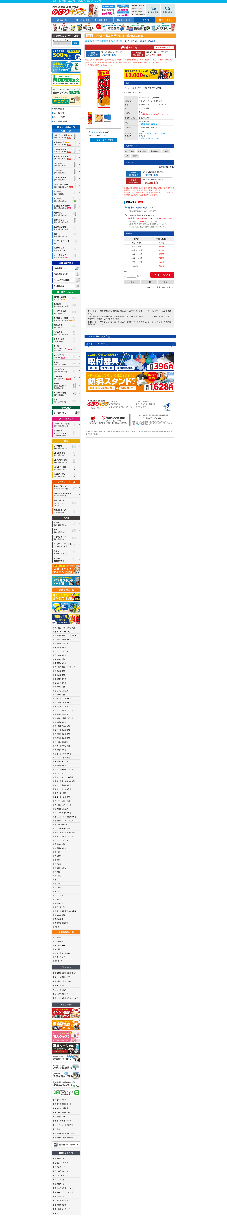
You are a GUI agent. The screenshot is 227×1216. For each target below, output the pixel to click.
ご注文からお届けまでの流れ (65, 973)
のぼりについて (60, 1100)
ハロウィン (59, 887)
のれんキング (60, 1179)
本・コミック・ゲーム (63, 805)
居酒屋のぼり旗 (60, 663)
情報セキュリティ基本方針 (146, 404)
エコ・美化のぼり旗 (62, 797)
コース (140, 207)
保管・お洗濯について (63, 1121)
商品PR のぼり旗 (61, 824)
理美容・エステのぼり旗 (64, 820)
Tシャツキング (60, 1175)
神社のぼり (59, 903)
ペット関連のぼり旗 (62, 828)
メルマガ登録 (59, 113)
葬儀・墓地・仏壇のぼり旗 (65, 832)
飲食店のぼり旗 (60, 647)
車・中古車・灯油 (61, 761)
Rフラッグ (59, 961)
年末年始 (58, 899)
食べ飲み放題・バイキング (65, 667)
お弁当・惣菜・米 (61, 714)
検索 (75, 43)
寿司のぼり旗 (60, 675)
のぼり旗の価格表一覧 (63, 1104)
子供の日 (58, 864)
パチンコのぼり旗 (61, 840)
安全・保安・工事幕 (62, 953)
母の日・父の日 (60, 868)
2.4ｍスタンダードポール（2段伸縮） (153, 133)
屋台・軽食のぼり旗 (62, 730)
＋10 (149, 282)
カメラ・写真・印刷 (62, 801)
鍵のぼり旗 (59, 773)
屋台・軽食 (142, 151)
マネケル (58, 1213)
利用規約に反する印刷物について (67, 1137)
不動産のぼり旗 (60, 749)
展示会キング (60, 1196)
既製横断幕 (59, 941)
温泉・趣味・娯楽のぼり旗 (65, 781)
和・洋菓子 (129, 151)
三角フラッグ (60, 957)
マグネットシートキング (64, 1192)
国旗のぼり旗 (60, 844)
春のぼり (58, 852)
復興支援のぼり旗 (61, 923)
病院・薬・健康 (60, 793)
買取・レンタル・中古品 (64, 777)
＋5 (132, 282)
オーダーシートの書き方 (64, 1125)
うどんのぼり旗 (60, 655)
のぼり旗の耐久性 (61, 1108)
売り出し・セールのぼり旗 (65, 627)
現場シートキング (61, 1163)
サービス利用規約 (142, 401)
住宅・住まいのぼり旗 (63, 753)
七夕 (56, 879)
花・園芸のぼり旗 (61, 742)
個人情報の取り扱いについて (121, 407)
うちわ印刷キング (61, 1171)
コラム (57, 1129)
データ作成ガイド (61, 994)
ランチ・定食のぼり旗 (63, 702)
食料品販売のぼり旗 (62, 738)
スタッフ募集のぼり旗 (63, 639)
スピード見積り (60, 117)
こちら (104, 135)
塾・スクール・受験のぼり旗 (65, 816)
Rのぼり (58, 927)
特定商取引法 (115, 404)
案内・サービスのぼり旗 (64, 836)
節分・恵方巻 (60, 907)
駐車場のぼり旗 (60, 765)
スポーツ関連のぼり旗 (63, 785)
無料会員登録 (59, 108)
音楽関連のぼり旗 (61, 809)
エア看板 (58, 937)
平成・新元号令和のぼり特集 (65, 911)
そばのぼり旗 (60, 659)
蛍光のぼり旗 (60, 915)
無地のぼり (59, 919)
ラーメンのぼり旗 (61, 651)
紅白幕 (57, 949)
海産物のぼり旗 (60, 679)
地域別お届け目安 (163, 47)
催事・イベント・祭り (63, 631)
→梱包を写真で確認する (148, 124)
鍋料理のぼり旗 (60, 722)
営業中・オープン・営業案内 (65, 635)
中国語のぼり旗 (60, 848)
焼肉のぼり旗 (60, 671)
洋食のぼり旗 (60, 694)
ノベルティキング (61, 1200)
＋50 (166, 282)
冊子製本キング (60, 1205)
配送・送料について (62, 985)
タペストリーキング (62, 1209)
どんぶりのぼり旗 (61, 690)
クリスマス (59, 895)
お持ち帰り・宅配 (61, 706)
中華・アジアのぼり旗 (63, 698)
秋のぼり (58, 883)
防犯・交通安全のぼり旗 (64, 769)
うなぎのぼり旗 (60, 683)
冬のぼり (58, 891)
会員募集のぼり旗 (61, 643)
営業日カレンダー (67, 1144)
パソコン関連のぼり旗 (63, 812)
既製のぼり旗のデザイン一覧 (111, 41)
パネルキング (60, 1167)
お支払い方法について (63, 981)
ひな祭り (58, 856)
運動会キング (60, 1183)
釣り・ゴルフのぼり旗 (63, 789)
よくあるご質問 (60, 989)
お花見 (57, 860)
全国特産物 (155, 151)
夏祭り (135, 156)
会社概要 (113, 401)
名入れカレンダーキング (64, 1188)
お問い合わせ (141, 407)
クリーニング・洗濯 (62, 757)
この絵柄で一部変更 (103, 140)
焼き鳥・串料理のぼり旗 (64, 718)
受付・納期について (62, 977)
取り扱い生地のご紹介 (63, 1112)
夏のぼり (58, 875)
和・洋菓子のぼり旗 (62, 726)
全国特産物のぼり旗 (62, 734)
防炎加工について (61, 1116)
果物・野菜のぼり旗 (62, 746)
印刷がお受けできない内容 (65, 1133)
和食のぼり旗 (60, 686)
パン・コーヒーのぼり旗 (64, 710)
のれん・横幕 (60, 945)
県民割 (57, 871)
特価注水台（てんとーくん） (149, 138)
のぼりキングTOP (91, 41)
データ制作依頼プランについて (66, 998)
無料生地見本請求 (60, 121)
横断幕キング (60, 1158)
